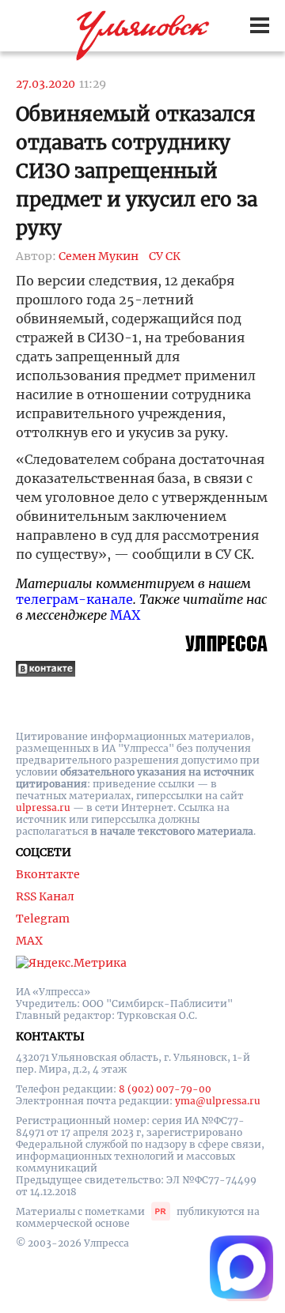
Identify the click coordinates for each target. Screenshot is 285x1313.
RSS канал (45, 896)
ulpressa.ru (43, 807)
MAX (125, 615)
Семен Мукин (99, 256)
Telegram (43, 918)
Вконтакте (48, 874)
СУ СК (164, 256)
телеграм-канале (74, 599)
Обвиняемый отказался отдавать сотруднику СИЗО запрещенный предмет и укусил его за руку (136, 171)
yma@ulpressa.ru (217, 1101)
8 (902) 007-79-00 (165, 1089)
